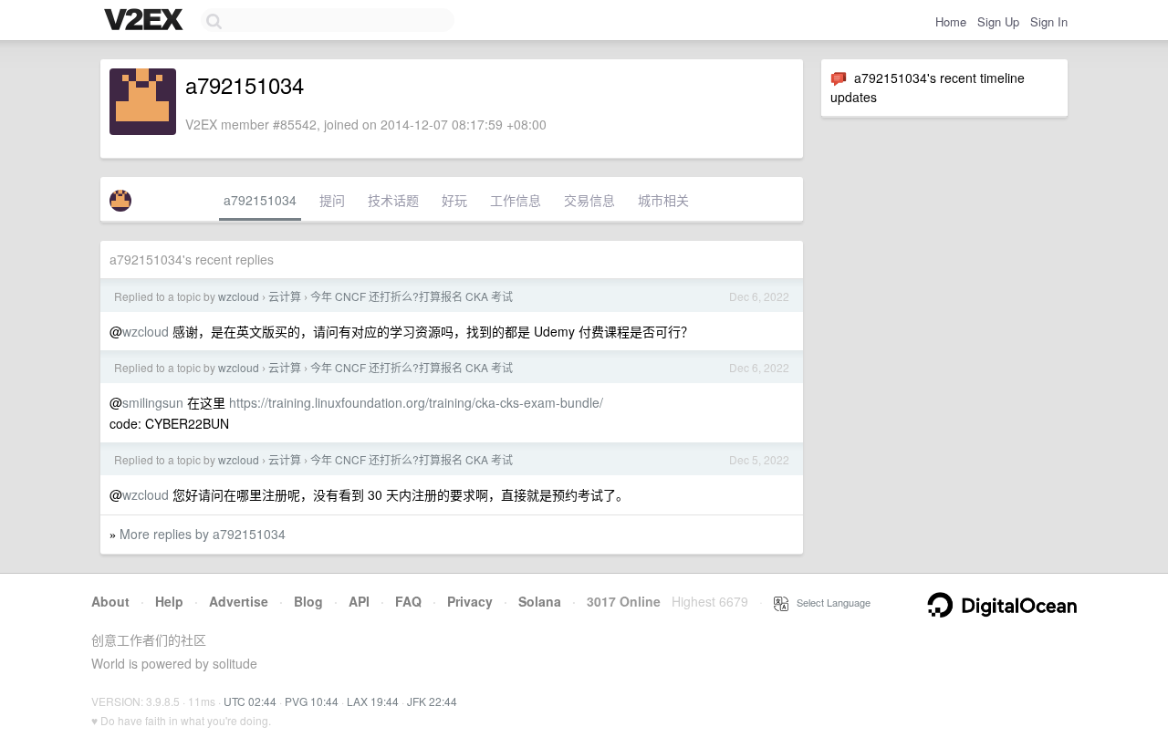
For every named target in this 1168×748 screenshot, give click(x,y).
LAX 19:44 (373, 701)
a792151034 (260, 200)
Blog (308, 601)
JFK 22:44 (432, 701)
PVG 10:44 (312, 701)
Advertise (238, 601)
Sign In (1049, 21)
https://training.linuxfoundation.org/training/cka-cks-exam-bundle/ (416, 402)
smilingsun (152, 402)
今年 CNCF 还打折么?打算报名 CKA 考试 (411, 296)
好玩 (454, 200)
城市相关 (663, 200)
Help (169, 601)
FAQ (408, 601)
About (110, 601)
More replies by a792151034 (203, 534)
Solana (539, 601)
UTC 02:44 (250, 701)
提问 (332, 200)
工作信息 (515, 200)
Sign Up (998, 21)
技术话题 (393, 200)
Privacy (470, 601)
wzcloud (238, 296)
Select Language (829, 602)
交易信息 (589, 200)
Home (950, 21)
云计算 (284, 296)
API (359, 601)
